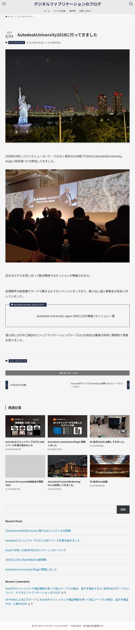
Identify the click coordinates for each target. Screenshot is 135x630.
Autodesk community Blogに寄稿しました (31, 569)
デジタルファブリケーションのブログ (67, 4)
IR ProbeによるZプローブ (20, 599)
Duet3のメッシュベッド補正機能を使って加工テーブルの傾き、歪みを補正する (52, 588)
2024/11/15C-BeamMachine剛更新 (26, 560)
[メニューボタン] (4, 4)
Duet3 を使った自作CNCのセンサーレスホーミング (35, 550)
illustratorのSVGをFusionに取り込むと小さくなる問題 (38, 531)
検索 (123, 509)
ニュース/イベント (16, 42)
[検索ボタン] (131, 4)
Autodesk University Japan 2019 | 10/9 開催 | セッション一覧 (76, 316)
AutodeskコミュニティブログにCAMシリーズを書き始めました (42, 540)
